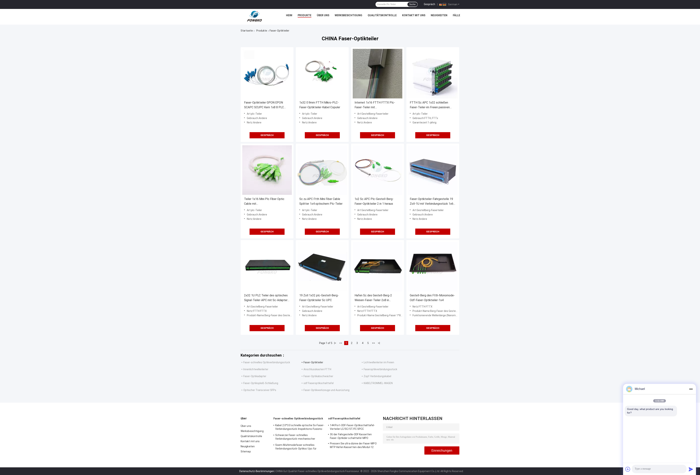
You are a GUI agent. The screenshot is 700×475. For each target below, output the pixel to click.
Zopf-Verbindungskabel (377, 376)
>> (373, 343)
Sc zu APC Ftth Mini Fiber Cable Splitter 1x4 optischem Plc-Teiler (321, 201)
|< (335, 343)
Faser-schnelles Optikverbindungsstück (266, 362)
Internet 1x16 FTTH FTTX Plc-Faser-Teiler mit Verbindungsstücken (375, 105)
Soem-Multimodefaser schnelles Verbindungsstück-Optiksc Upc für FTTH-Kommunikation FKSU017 (295, 447)
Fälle (456, 15)
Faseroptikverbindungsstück (380, 369)
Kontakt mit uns (413, 15)
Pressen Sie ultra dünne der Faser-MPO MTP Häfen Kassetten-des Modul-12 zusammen (353, 446)
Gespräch (429, 4)
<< (340, 343)
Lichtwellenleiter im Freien (379, 362)
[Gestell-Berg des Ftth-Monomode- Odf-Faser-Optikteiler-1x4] (433, 266)
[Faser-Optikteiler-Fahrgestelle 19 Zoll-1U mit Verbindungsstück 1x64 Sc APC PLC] (433, 170)
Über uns (323, 15)
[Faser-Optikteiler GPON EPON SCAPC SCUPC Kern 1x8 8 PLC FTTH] (267, 73)
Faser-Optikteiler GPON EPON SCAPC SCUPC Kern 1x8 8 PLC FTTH (264, 105)
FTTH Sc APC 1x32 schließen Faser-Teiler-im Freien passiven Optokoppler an (430, 105)
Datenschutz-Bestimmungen (256, 471)
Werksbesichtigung (348, 15)
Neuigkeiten (439, 15)
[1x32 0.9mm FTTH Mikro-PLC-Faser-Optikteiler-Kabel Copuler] (322, 73)
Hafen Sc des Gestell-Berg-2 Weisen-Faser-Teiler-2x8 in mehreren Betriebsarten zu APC (375, 298)
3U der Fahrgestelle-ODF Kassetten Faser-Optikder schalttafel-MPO (351, 436)
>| (379, 343)
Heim (289, 15)
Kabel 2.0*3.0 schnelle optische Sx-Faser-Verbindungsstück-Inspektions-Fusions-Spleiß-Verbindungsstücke (299, 427)
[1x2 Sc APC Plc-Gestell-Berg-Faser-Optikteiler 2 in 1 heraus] (377, 170)
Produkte (304, 15)
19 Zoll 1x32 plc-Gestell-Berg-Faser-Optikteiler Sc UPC (319, 298)
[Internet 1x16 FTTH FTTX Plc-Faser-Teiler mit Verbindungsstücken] (377, 73)
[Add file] (627, 469)
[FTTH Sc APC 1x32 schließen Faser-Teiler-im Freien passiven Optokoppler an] (433, 73)
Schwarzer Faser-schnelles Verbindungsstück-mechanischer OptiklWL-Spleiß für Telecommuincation (299, 437)
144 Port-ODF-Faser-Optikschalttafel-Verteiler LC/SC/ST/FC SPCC (352, 427)
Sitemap (246, 451)
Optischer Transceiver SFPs (259, 390)
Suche (412, 4)
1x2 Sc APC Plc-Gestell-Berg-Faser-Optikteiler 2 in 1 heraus (374, 201)
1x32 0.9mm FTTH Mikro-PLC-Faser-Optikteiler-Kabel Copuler (319, 105)
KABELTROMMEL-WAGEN (378, 383)
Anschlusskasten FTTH (317, 369)
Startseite (247, 30)
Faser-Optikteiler (313, 362)
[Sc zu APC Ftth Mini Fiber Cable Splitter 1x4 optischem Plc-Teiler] (322, 170)
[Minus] (691, 389)
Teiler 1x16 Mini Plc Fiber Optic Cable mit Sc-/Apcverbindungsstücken (264, 201)
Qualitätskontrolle (382, 15)
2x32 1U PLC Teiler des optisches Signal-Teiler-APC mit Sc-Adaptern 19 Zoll (266, 298)
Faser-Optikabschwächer (318, 376)
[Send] (691, 469)
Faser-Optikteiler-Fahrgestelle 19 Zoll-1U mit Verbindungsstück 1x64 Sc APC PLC (432, 201)
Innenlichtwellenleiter (255, 369)
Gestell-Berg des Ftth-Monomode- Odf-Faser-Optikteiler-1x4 (432, 298)
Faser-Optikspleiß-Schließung (260, 383)
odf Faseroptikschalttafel (319, 383)
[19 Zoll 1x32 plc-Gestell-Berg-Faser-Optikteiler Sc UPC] (322, 266)
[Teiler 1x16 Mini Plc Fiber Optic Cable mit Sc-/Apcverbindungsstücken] (267, 170)
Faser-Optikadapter (254, 376)
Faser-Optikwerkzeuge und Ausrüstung (326, 390)
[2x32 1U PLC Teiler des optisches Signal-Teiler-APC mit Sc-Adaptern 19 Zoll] (267, 266)
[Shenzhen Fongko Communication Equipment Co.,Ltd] (254, 16)
